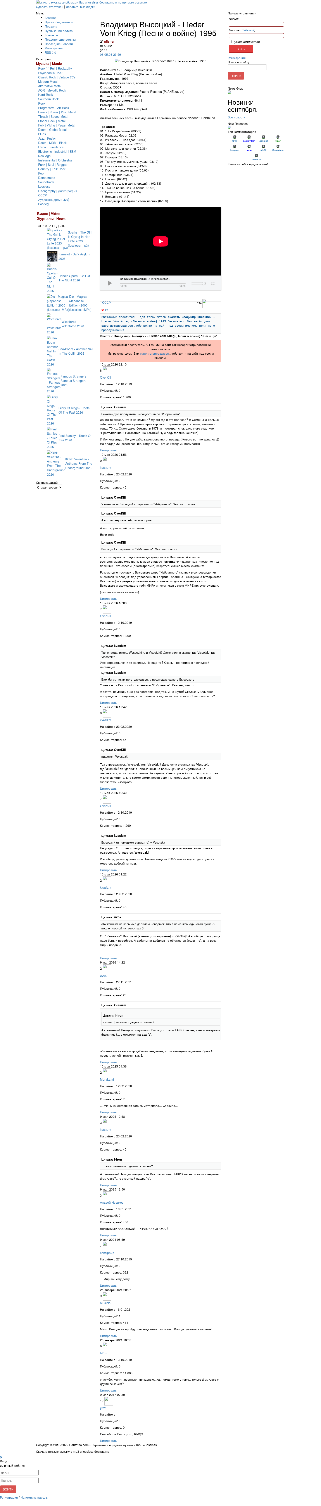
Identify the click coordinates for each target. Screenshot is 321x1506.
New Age (44, 156)
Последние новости (59, 44)
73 (104, 310)
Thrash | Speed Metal (53, 116)
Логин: (234, 18)
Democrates (46, 177)
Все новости (236, 117)
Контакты (51, 35)
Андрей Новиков (111, 1202)
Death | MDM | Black (52, 142)
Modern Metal (47, 81)
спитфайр (107, 1252)
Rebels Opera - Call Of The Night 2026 (74, 278)
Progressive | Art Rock (53, 108)
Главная (51, 17)
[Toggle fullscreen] (212, 282)
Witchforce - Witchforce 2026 (73, 323)
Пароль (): (242, 30)
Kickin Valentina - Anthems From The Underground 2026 (78, 463)
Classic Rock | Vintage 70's (57, 77)
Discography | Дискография (57, 191)
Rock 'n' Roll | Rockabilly (55, 68)
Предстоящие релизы (60, 39)
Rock (41, 103)
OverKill (105, 377)
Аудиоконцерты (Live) (53, 199)
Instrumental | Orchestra (55, 160)
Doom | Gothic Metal (52, 129)
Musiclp (105, 1303)
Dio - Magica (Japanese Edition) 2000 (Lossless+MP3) (80, 303)
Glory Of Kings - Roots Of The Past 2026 (74, 410)
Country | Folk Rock (52, 169)
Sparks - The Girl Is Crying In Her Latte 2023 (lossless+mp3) (79, 239)
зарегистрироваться (154, 353)
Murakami (107, 1079)
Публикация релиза (59, 30)
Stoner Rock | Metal (52, 121)
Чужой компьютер (246, 41)
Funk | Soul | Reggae (52, 164)
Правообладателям (59, 22)
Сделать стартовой (49, 6)
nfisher (109, 41)
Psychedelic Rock (50, 73)
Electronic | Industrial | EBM (57, 151)
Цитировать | (109, 450)
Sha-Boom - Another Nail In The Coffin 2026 (76, 351)
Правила (51, 26)
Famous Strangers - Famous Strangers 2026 (74, 380)
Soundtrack (46, 182)
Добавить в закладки (80, 6)
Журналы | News (51, 218)
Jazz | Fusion (47, 138)
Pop (41, 173)
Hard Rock (45, 94)
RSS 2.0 (50, 52)
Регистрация (54, 48)
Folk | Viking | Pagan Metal (56, 125)
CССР (106, 302)
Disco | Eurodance (51, 147)
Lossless (44, 186)
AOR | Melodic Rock (52, 90)
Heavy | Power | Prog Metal (57, 112)
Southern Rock (48, 99)
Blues (42, 134)
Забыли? (248, 30)
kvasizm (105, 467)
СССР (42, 195)
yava (103, 1407)
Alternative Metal (49, 86)
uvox (103, 975)
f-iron (103, 1353)
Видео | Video (48, 213)
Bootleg (43, 204)
